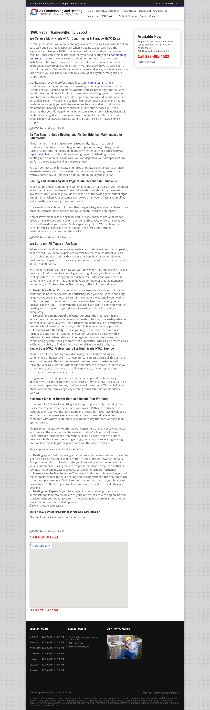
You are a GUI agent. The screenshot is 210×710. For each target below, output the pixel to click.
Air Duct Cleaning (128, 16)
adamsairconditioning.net (79, 647)
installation (45, 154)
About (143, 16)
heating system (95, 82)
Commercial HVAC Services (101, 16)
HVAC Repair (129, 11)
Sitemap (34, 693)
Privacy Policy (48, 693)
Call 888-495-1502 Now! (44, 537)
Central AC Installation (107, 11)
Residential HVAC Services (153, 11)
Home (90, 11)
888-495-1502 (172, 3)
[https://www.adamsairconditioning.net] (56, 15)
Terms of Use (65, 693)
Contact (153, 16)
